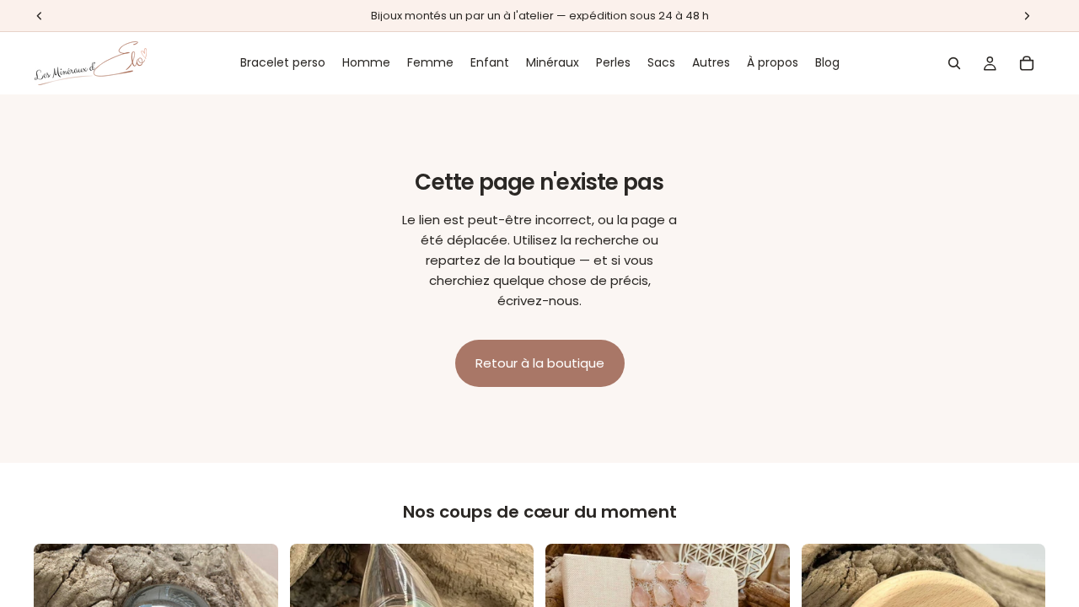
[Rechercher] (954, 63)
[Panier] (1026, 63)
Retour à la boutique (539, 363)
